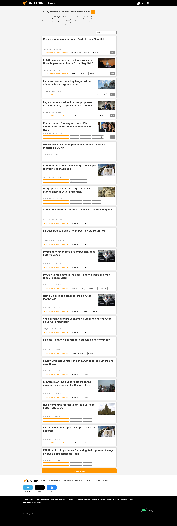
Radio (105, 481)
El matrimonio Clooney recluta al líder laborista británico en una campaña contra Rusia (68, 126)
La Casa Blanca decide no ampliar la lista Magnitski (74, 230)
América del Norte (89, 116)
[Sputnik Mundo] (34, 6)
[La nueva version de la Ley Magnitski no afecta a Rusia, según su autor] (106, 84)
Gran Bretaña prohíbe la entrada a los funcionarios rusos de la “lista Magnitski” (77, 320)
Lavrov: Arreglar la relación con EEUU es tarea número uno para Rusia (78, 362)
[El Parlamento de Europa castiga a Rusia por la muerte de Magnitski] (106, 170)
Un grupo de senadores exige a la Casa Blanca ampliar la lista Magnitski (66, 190)
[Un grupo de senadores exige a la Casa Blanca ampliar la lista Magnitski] (106, 192)
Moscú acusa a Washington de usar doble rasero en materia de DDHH (74, 146)
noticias (94, 158)
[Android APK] (147, 510)
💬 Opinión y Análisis (77, 181)
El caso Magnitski (75, 288)
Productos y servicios (58, 500)
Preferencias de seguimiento (32, 502)
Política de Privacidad (83, 500)
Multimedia (97, 481)
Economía (79, 481)
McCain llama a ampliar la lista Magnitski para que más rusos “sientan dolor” (76, 276)
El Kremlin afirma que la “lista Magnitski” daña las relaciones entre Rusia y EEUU (68, 383)
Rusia (85, 52)
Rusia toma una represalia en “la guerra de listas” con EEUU (69, 406)
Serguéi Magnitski (97, 95)
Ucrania (91, 73)
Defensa (88, 481)
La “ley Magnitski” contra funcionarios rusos (66, 11)
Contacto (70, 500)
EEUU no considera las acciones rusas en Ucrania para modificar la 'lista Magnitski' (68, 61)
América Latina (54, 481)
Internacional (74, 52)
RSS (131, 500)
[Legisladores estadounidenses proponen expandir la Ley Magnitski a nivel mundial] (106, 106)
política (73, 73)
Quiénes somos (28, 500)
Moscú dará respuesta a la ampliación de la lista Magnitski (69, 253)
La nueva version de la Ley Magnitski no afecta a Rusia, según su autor (67, 83)
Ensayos (90, 353)
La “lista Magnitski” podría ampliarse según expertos (69, 429)
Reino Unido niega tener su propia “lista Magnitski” (67, 297)
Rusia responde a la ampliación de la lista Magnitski (74, 39)
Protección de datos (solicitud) (117, 500)
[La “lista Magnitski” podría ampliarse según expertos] (106, 432)
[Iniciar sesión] (143, 3)
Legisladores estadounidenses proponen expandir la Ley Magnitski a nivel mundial (68, 104)
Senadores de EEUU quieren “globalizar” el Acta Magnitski (78, 209)
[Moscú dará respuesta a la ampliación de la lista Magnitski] (106, 256)
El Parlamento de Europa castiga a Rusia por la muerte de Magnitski (69, 167)
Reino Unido (84, 137)
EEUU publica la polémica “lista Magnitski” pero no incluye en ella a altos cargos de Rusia (78, 452)
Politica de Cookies (98, 500)
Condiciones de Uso (42, 500)
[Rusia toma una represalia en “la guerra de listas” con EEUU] (106, 409)
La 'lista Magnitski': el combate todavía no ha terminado (76, 339)
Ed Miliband (96, 137)
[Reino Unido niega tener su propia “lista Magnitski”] (106, 300)
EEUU (94, 52)
